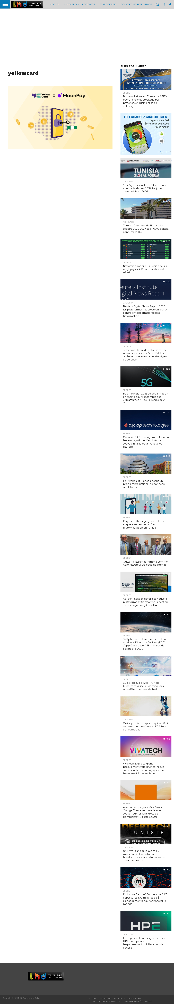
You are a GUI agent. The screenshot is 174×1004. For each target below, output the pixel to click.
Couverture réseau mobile (138, 4)
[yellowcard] (60, 148)
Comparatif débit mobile (138, 1001)
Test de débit (108, 4)
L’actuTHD (70, 4)
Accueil (55, 4)
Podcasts (88, 4)
